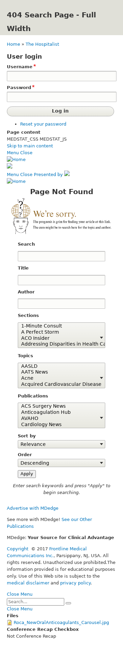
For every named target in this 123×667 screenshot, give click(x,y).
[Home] (16, 159)
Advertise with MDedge (32, 508)
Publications (33, 395)
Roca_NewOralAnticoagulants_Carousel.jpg (61, 622)
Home (13, 44)
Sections (28, 315)
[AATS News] (59, 372)
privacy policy (75, 582)
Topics (25, 355)
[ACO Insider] (59, 338)
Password (19, 87)
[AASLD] (59, 366)
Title (23, 268)
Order (25, 454)
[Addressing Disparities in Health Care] (59, 344)
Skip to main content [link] (30, 145)
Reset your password (43, 124)
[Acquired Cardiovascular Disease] (59, 384)
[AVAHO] (59, 419)
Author (26, 291)
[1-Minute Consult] (59, 326)
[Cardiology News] (59, 425)
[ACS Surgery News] (59, 406)
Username (19, 66)
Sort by (27, 435)
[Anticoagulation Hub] (59, 412)
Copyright (17, 548)
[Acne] (59, 378)
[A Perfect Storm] (59, 332)
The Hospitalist (42, 44)
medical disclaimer (28, 582)
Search (26, 244)
